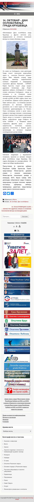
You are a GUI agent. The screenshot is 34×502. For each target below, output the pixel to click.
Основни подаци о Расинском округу (15, 466)
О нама (6, 460)
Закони (6, 447)
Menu (18, 14)
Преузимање (8, 477)
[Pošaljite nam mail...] (15, 231)
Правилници (8, 474)
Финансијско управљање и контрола (15, 489)
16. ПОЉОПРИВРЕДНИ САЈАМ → (22, 206)
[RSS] (18, 231)
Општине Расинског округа (12, 463)
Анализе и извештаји (10, 441)
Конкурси (7, 454)
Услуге (6, 486)
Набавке (6, 457)
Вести (15, 199)
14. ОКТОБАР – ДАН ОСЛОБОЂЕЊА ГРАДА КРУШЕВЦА (15, 23)
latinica (17, 223)
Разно (6, 480)
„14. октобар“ (13, 201)
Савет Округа (8, 483)
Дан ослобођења (23, 201)
